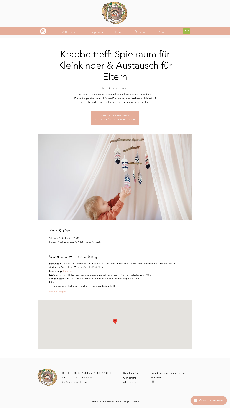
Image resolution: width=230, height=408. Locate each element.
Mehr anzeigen (57, 291)
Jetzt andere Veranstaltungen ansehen (115, 119)
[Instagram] (43, 31)
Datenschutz (134, 401)
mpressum (121, 401)
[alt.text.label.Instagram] (153, 381)
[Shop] (186, 31)
